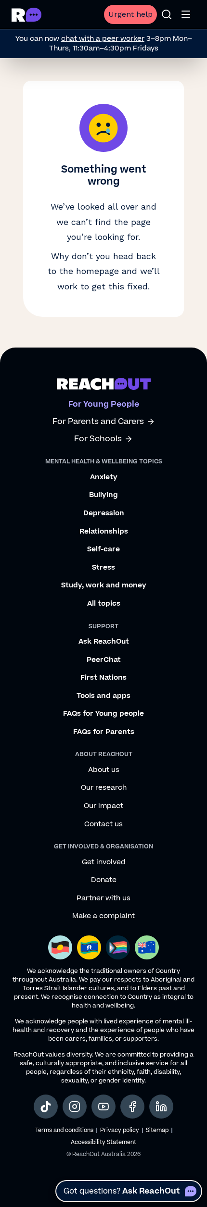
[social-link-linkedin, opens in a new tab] (161, 1107)
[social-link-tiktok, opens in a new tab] (46, 1107)
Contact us (103, 824)
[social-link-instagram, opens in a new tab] (75, 1107)
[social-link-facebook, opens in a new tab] (132, 1107)
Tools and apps (103, 696)
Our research (104, 788)
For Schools (98, 439)
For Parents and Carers (98, 422)
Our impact (103, 806)
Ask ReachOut (103, 642)
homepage (97, 271)
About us (103, 770)
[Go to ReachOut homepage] (26, 15)
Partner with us (103, 898)
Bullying (103, 495)
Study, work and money (103, 585)
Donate (103, 880)
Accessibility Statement (103, 1142)
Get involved (104, 862)
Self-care (103, 549)
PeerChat (104, 660)
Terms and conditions (64, 1130)
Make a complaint (103, 916)
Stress (103, 567)
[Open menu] (185, 14)
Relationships (103, 531)
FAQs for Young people (103, 714)
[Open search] (166, 14)
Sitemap (157, 1130)
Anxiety (103, 477)
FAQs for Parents (103, 732)
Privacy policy (119, 1130)
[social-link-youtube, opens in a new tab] (103, 1107)
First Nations (103, 678)
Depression (103, 513)
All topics (103, 604)
